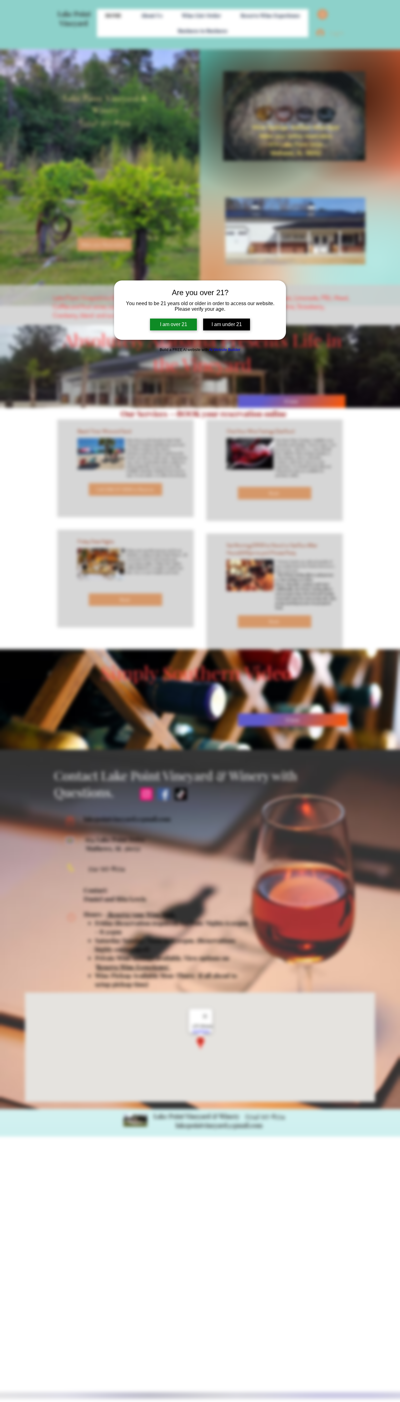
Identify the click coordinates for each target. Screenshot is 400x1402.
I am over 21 (173, 324)
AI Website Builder (224, 350)
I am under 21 (227, 324)
